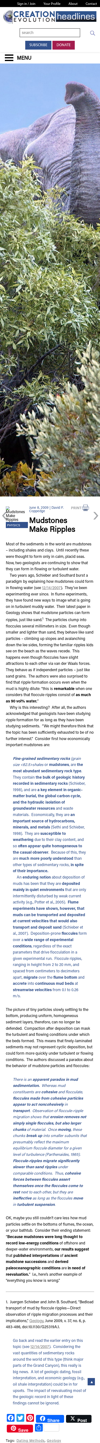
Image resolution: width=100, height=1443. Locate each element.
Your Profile (51, 4)
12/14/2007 (51, 588)
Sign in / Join (26, 4)
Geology (36, 1321)
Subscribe (38, 45)
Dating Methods (31, 1441)
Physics (13, 525)
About (73, 4)
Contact (91, 4)
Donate (64, 45)
